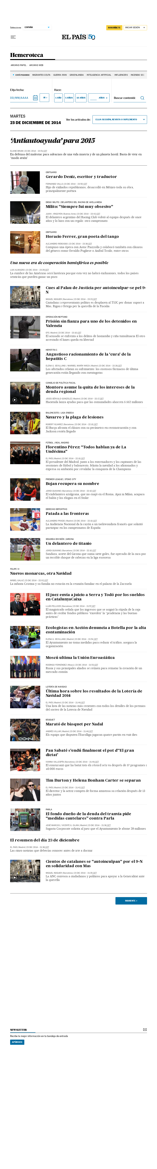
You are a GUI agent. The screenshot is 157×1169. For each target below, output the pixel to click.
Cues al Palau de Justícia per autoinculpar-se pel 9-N (96, 290)
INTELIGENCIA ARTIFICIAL (99, 75)
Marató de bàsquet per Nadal (74, 724)
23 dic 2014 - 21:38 (99, 825)
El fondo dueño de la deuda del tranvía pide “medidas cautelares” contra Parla (88, 816)
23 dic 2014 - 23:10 (69, 333)
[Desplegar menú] (13, 37)
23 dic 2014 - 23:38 (80, 244)
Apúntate (17, 1042)
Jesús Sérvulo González (59, 398)
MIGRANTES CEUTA (41, 75)
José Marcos (53, 825)
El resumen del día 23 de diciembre (44, 840)
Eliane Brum (16, 151)
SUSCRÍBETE (114, 27)
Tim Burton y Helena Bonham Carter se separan (93, 781)
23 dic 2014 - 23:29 (37, 270)
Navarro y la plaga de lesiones (75, 417)
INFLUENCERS (121, 75)
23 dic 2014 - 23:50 (75, 184)
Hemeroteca (26, 55)
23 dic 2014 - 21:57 (84, 606)
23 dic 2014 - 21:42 (73, 787)
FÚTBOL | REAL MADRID (57, 443)
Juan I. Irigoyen (54, 214)
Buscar (142, 98)
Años (102, 97)
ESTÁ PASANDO (22, 75)
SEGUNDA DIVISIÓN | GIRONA (60, 539)
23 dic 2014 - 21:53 (86, 665)
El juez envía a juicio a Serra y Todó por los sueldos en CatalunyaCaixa (95, 597)
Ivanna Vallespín (55, 762)
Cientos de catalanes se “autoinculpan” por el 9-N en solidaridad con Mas (94, 864)
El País (49, 458)
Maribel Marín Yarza (79, 366)
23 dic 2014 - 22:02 (36, 580)
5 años (69, 97)
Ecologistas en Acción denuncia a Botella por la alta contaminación (96, 630)
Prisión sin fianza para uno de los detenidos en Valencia (91, 324)
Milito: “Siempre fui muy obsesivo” (79, 207)
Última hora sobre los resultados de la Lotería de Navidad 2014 (94, 694)
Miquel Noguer (54, 299)
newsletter (18, 1029)
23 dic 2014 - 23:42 (88, 214)
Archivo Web (36, 65)
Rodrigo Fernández (56, 665)
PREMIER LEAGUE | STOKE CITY (61, 479)
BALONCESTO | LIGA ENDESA (60, 413)
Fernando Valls (54, 184)
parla (49, 809)
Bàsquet (50, 720)
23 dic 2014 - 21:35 (85, 873)
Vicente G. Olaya (70, 825)
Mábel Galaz (17, 580)
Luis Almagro (17, 270)
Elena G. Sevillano (56, 366)
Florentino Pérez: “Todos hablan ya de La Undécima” (86, 449)
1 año (58, 97)
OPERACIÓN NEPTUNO (57, 317)
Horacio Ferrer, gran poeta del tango (82, 237)
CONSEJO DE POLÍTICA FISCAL (61, 383)
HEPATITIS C (51, 350)
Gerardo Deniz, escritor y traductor (81, 177)
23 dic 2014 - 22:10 (86, 424)
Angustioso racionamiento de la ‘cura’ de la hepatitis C (88, 357)
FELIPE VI (15, 569)
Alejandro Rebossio (57, 244)
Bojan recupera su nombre (72, 484)
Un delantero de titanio (69, 544)
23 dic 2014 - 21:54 (86, 639)
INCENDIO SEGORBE (140, 75)
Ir (44, 97)
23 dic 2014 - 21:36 (37, 847)
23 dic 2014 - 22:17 (92, 398)
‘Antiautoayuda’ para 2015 (52, 140)
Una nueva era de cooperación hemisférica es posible (59, 263)
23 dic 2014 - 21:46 (73, 702)
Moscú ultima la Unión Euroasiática (80, 658)
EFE (47, 333)
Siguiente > (131, 900)
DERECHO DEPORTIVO (56, 509)
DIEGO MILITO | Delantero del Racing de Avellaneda (74, 202)
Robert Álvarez (54, 424)
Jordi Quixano (53, 491)
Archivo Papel (18, 65)
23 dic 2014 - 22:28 (110, 366)
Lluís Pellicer (53, 606)
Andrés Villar (53, 731)
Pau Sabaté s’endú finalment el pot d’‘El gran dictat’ (90, 753)
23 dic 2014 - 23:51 (36, 151)
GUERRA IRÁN (60, 75)
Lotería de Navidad (56, 687)
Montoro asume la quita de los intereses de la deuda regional (90, 390)
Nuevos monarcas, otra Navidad (41, 574)
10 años (81, 97)
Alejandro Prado (55, 521)
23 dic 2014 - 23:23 (85, 299)
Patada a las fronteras (67, 514)
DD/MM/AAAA (19, 97)
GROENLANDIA (77, 75)
